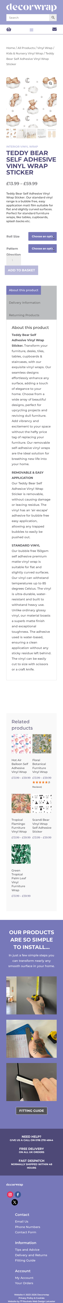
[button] (50, 83)
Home (10, 48)
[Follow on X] (15, 1202)
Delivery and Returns (31, 1255)
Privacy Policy (26, 1298)
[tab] (23, 290)
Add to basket (21, 270)
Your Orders (24, 1283)
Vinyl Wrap (44, 48)
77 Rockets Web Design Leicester (37, 1301)
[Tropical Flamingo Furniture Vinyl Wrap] (21, 803)
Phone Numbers (27, 1227)
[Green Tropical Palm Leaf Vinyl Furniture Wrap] (21, 854)
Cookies (40, 1298)
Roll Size (13, 236)
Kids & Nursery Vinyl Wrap (24, 53)
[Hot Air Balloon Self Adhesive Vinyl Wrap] (21, 743)
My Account (24, 1278)
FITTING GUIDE (31, 1111)
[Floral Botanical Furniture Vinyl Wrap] (41, 743)
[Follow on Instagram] (10, 1194)
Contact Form (25, 1232)
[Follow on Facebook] (18, 1194)
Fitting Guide (25, 1260)
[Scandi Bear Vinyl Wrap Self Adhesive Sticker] (41, 803)
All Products (26, 48)
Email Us (21, 1221)
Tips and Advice (27, 1249)
